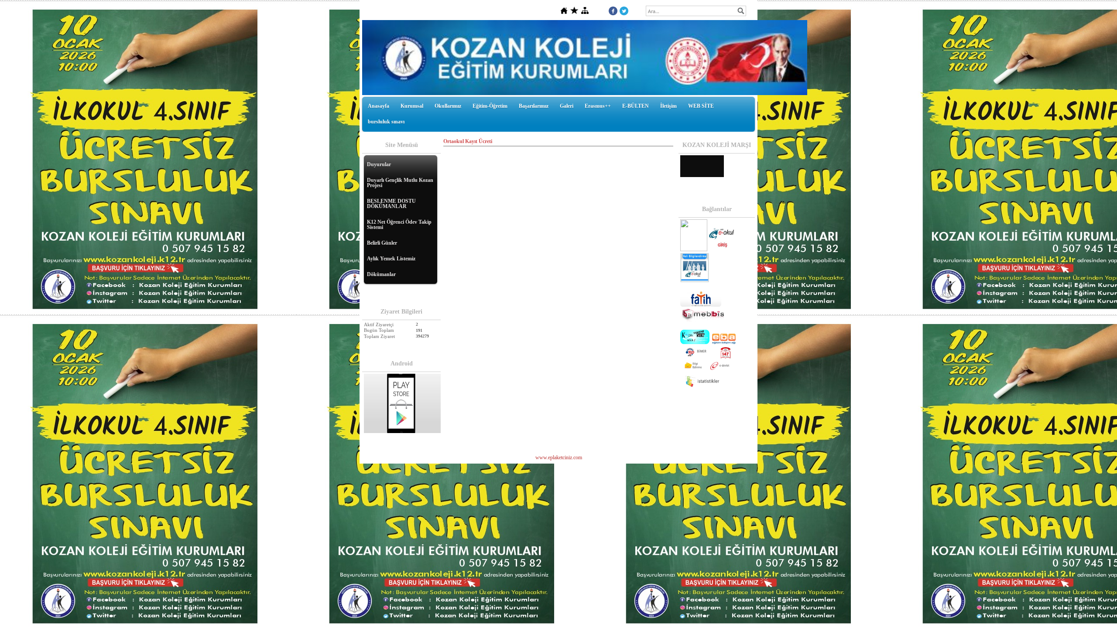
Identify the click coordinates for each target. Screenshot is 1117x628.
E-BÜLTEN (635, 106)
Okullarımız (448, 106)
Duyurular (379, 164)
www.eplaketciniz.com (558, 457)
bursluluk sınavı (386, 122)
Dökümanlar (381, 274)
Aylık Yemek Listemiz (391, 259)
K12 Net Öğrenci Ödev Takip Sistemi (399, 224)
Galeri (566, 106)
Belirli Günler (382, 243)
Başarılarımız (533, 106)
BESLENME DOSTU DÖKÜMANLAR (391, 203)
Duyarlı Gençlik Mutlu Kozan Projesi (400, 182)
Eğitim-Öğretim (490, 106)
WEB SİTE (701, 106)
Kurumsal (412, 106)
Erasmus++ (598, 106)
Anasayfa (378, 106)
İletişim (668, 106)
